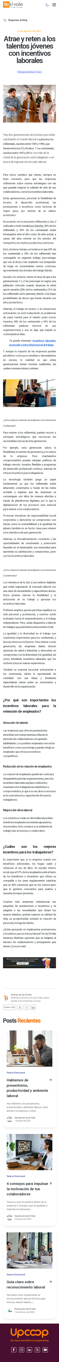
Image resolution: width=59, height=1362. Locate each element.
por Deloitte (36, 225)
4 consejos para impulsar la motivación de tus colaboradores (27, 1189)
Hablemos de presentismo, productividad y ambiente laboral (27, 1088)
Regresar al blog (17, 20)
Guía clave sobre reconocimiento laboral (26, 1284)
